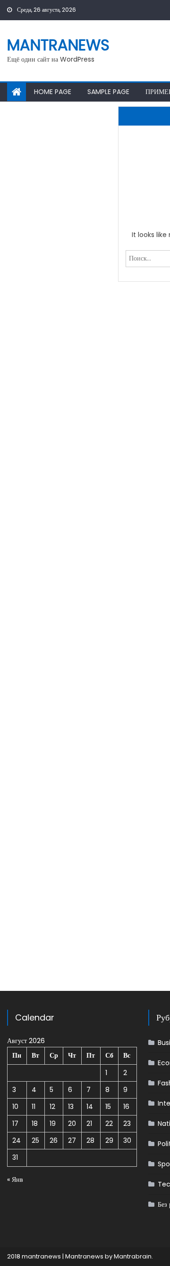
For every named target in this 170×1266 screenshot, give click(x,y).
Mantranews (58, 44)
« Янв (15, 1179)
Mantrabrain (133, 1256)
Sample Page (108, 91)
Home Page (52, 91)
